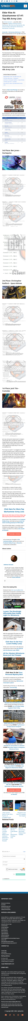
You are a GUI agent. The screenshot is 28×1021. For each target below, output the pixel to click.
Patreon (2, 1)
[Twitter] (14, 1015)
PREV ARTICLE (6, 809)
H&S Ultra (8, 784)
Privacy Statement (4, 927)
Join (26, 1)
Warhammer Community (8, 28)
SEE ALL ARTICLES (16, 577)
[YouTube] (22, 1015)
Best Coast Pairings (12, 90)
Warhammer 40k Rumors (16, 26)
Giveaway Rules (4, 928)
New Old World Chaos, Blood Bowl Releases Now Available (22, 831)
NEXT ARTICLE (22, 809)
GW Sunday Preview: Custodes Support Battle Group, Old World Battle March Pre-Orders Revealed (5, 835)
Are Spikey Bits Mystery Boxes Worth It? (9, 943)
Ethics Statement (4, 932)
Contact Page (3, 950)
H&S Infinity (17, 783)
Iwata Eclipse (6, 783)
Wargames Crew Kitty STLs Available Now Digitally (21, 814)
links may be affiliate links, (17, 590)
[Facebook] (4, 581)
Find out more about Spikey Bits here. (11, 1001)
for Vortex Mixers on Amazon (16, 745)
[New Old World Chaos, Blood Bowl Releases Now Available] (22, 824)
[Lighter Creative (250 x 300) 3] (14, 96)
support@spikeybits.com (7, 963)
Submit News (4, 952)
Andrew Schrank (8, 22)
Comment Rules (4, 925)
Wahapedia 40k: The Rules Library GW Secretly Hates (11, 1004)
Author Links (3, 939)
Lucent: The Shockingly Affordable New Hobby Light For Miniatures (12, 613)
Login (24, 851)
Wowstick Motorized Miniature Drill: (14, 703)
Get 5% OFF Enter (19, 764)
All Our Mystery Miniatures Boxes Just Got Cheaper (13, 654)
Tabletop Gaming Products (14, 23)
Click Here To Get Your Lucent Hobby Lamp (14, 643)
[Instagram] (18, 1015)
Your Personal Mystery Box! (14, 673)
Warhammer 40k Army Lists (9, 25)
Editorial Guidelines (5, 935)
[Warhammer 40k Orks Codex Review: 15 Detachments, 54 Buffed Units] (14, 824)
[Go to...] (25, 6)
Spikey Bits (5, 32)
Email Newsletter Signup (6, 953)
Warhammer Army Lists (5, 906)
